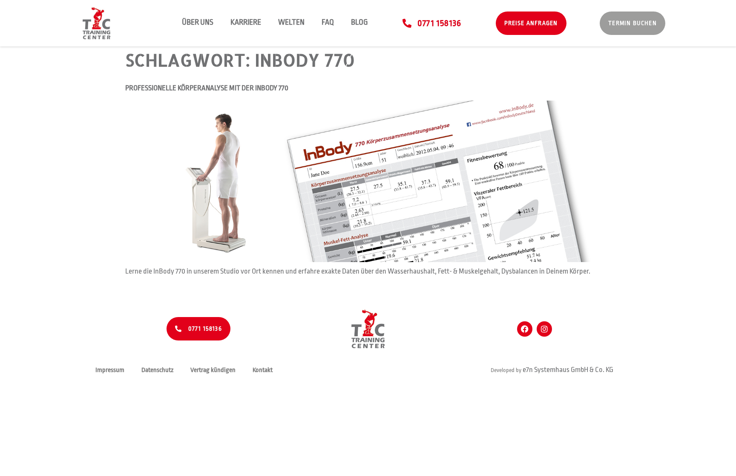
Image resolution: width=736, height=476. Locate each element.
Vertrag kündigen (213, 370)
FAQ (328, 22)
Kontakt (263, 370)
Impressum (109, 370)
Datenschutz (157, 370)
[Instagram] (544, 329)
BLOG (359, 22)
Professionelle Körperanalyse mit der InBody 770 (206, 88)
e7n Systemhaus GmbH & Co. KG (568, 370)
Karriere (245, 22)
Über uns (197, 22)
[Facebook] (524, 329)
